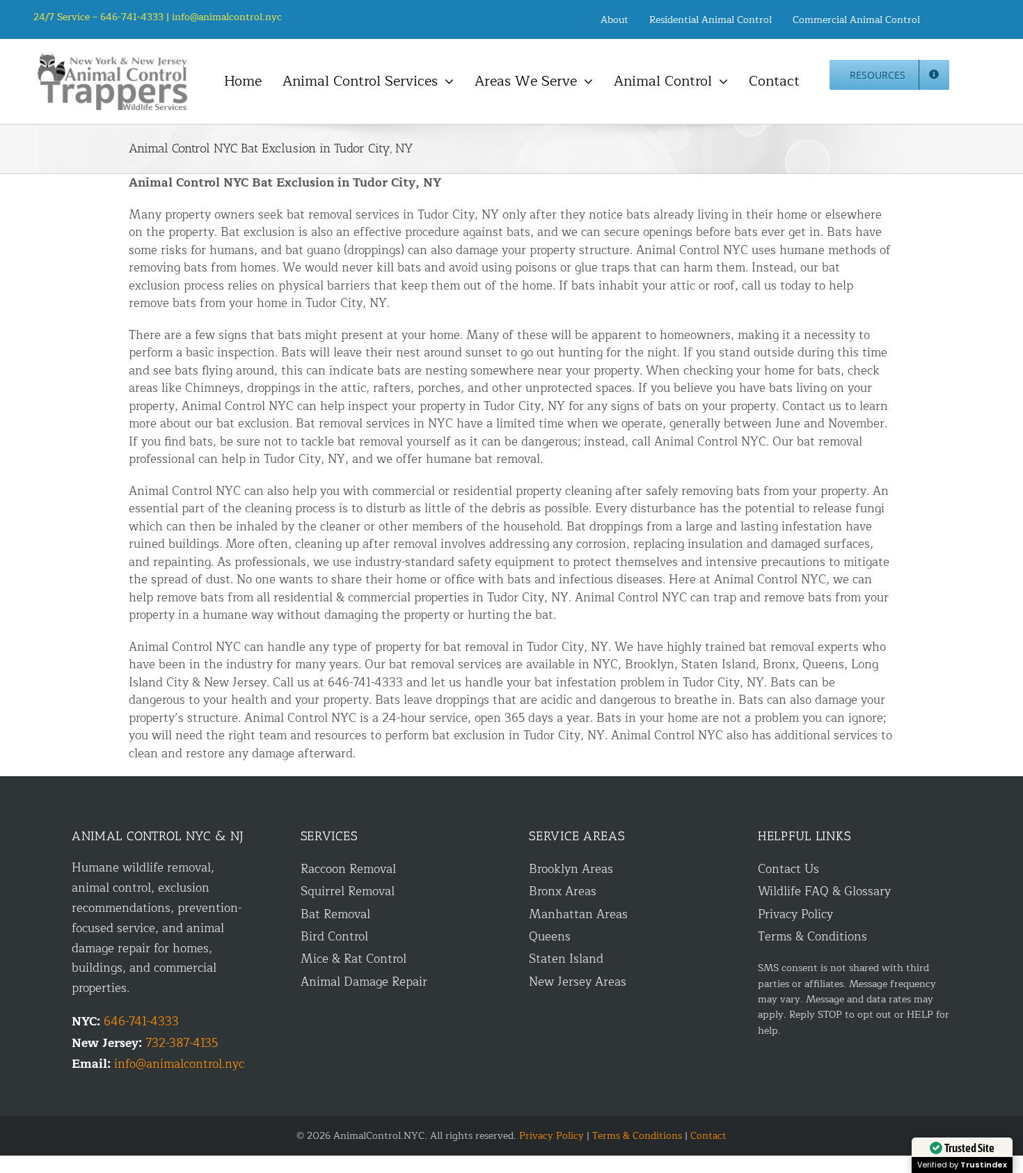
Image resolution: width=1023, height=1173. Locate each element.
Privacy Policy (795, 914)
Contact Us (788, 869)
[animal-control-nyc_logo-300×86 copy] (113, 59)
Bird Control (334, 937)
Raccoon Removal (348, 869)
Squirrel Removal (348, 891)
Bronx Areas (562, 891)
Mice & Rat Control (353, 959)
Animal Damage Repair (364, 982)
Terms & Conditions (812, 937)
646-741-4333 (141, 1021)
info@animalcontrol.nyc (227, 17)
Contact (708, 1136)
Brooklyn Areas (571, 869)
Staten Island (566, 959)
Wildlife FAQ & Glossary (824, 891)
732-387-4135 (181, 1043)
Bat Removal (335, 914)
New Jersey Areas (577, 982)
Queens (550, 937)
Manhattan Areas (578, 914)
